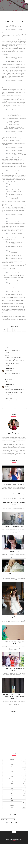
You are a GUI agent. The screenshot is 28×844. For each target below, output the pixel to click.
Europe (12, 764)
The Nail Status (12, 778)
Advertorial (12, 762)
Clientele (17, 826)
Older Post (24, 408)
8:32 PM (6, 402)
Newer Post (3, 408)
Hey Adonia (12, 297)
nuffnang (12, 802)
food (23, 25)
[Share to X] (4, 330)
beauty (12, 783)
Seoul (12, 776)
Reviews (12, 774)
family (12, 790)
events (12, 788)
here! (21, 453)
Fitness (12, 766)
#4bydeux (12, 759)
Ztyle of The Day (18, 26)
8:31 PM (6, 381)
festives (12, 793)
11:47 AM (7, 352)
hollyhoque (12, 798)
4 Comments (17, 25)
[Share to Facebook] (24, 330)
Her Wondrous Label (20, 275)
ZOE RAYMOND (8, 368)
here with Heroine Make (16, 95)
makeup (12, 800)
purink (13, 26)
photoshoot (8, 26)
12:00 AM (7, 365)
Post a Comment (7, 405)
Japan (12, 769)
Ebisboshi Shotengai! (18, 203)
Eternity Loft (5, 160)
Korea (12, 771)
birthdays (12, 786)
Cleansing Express (9, 99)
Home (14, 408)
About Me (11, 826)
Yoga (12, 781)
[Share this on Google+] (9, 330)
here (8, 95)
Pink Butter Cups (17, 117)
